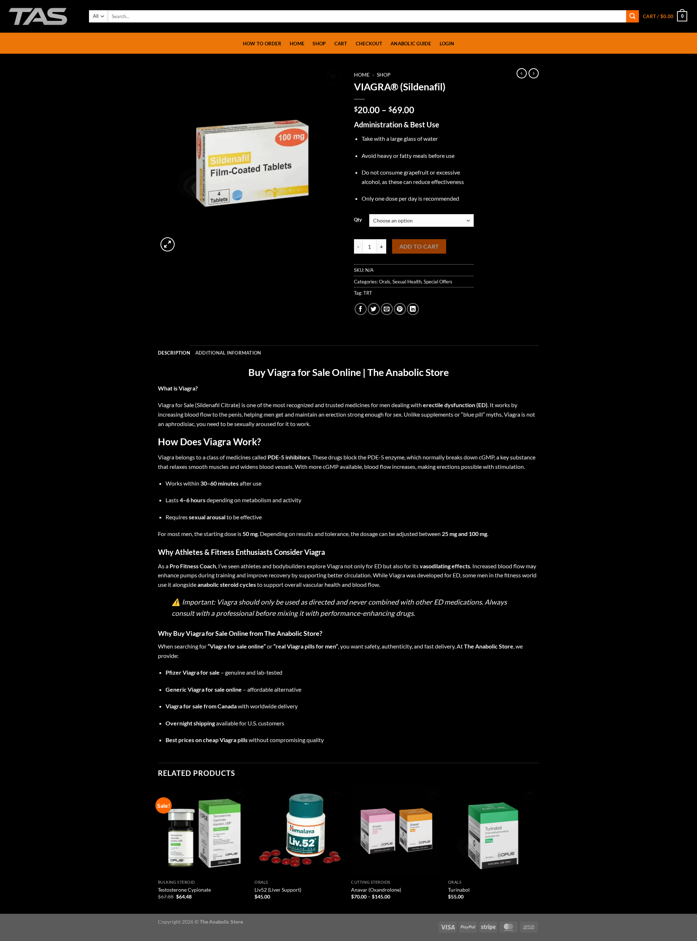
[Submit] (632, 16)
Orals (384, 282)
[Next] (536, 849)
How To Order (262, 43)
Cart (340, 43)
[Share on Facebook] (361, 309)
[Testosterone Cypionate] (203, 831)
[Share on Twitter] (374, 309)
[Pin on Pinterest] (400, 309)
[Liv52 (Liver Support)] (299, 831)
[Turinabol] (493, 831)
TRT (367, 293)
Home (297, 43)
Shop (319, 43)
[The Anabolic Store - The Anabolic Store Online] (41, 16)
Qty (358, 219)
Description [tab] (174, 353)
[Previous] (158, 849)
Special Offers (438, 282)
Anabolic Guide (411, 43)
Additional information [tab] (228, 353)
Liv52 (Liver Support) (277, 890)
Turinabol (459, 890)
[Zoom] (167, 244)
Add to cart (419, 246)
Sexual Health (406, 282)
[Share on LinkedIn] (413, 309)
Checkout (369, 43)
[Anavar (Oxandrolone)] (396, 831)
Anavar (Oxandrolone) (376, 890)
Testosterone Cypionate (184, 890)
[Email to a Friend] (387, 309)
